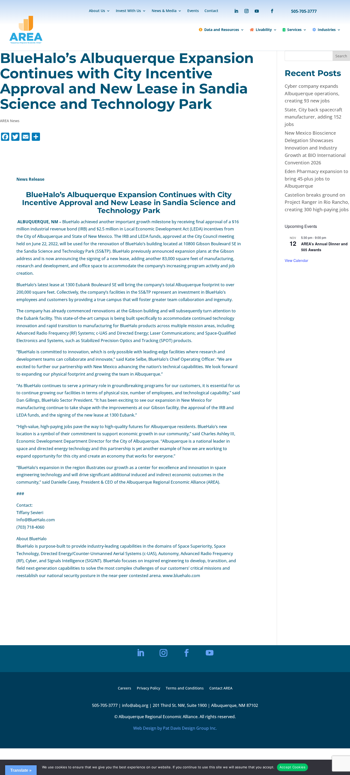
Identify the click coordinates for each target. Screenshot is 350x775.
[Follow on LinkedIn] (236, 11)
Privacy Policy (148, 688)
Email (127, 625)
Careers (124, 688)
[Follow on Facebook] (269, 11)
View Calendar (296, 260)
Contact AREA (220, 688)
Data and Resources (221, 29)
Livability (264, 29)
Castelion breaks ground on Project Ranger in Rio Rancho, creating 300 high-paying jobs (317, 202)
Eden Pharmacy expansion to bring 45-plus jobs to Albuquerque (316, 178)
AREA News (9, 120)
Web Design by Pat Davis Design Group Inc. (175, 728)
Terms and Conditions (185, 688)
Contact (211, 11)
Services (294, 29)
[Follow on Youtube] (257, 11)
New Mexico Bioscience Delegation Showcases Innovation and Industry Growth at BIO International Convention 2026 (315, 147)
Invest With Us (128, 11)
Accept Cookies (293, 767)
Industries (327, 29)
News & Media (164, 11)
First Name (131, 642)
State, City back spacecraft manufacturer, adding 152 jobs (313, 117)
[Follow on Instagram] (246, 11)
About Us (97, 11)
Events (193, 11)
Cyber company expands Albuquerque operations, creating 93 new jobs (312, 93)
